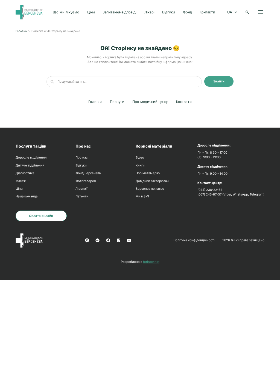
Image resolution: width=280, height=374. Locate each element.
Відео (140, 157)
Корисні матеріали (154, 146)
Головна (21, 31)
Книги (140, 165)
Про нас (83, 146)
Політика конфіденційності (194, 240)
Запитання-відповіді (119, 12)
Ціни (91, 12)
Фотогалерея (85, 181)
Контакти (207, 12)
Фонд (187, 12)
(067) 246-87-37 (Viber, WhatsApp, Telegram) (230, 194)
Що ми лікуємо (66, 12)
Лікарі (149, 12)
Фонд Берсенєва (88, 173)
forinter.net (151, 262)
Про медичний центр (150, 102)
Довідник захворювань (153, 181)
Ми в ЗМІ (142, 196)
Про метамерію (148, 173)
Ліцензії (81, 189)
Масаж (21, 181)
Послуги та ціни (31, 146)
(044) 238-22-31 (209, 190)
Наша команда (26, 196)
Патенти (81, 196)
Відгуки (168, 12)
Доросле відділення (31, 157)
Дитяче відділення (30, 165)
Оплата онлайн (41, 216)
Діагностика (25, 173)
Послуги (117, 102)
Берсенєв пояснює (150, 189)
